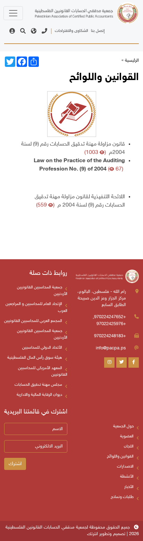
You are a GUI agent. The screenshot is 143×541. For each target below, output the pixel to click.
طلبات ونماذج (122, 497)
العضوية (127, 436)
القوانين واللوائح (120, 456)
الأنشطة (127, 476)
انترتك (92, 534)
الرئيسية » (130, 60)
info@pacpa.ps (111, 348)
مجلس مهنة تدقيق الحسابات (38, 384)
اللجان (129, 446)
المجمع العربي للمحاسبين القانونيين (33, 321)
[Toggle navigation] (13, 13)
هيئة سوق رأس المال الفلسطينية (34, 357)
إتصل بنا (98, 30)
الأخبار (129, 487)
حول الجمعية (123, 426)
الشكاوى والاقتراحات (71, 30)
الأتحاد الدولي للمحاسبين (42, 347)
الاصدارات (125, 466)
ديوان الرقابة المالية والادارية (39, 394)
